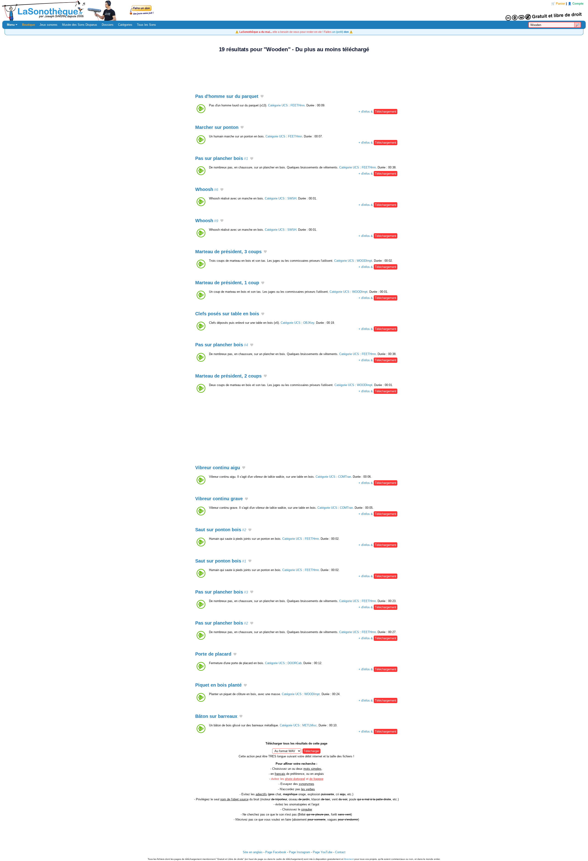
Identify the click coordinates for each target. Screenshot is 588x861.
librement (349, 859)
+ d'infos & (377, 111)
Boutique (28, 24)
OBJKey (308, 322)
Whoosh (206, 189)
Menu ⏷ (12, 24)
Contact (340, 852)
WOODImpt (364, 260)
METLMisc (309, 725)
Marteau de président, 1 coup (227, 282)
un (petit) (340, 31)
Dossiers (107, 24)
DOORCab (295, 663)
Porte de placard (213, 653)
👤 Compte (575, 3)
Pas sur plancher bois (221, 158)
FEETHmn (298, 105)
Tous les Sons (146, 24)
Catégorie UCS (278, 105)
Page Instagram (299, 852)
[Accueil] (294, 10)
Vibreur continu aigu (217, 467)
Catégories (125, 24)
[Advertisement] (294, 70)
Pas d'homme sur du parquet (226, 96)
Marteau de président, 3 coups (228, 251)
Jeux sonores (48, 24)
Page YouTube (322, 852)
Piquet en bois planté (218, 685)
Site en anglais (253, 852)
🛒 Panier (558, 3)
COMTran (344, 476)
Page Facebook (275, 852)
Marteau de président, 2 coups (228, 375)
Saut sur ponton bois (220, 529)
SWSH (291, 198)
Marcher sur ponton (216, 127)
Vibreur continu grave (219, 498)
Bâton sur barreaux (216, 716)
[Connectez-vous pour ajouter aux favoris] (262, 96)
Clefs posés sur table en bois (227, 313)
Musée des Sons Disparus (79, 24)
